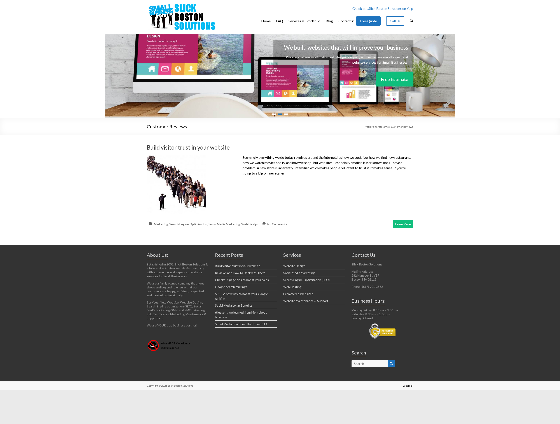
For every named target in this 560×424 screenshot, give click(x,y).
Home (266, 21)
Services (295, 21)
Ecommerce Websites (298, 294)
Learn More (403, 224)
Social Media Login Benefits (233, 305)
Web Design (249, 224)
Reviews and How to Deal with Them (240, 273)
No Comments (277, 224)
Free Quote (368, 21)
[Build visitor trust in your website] (176, 158)
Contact (344, 21)
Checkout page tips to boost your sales (242, 280)
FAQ (279, 21)
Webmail (408, 385)
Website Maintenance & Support (305, 301)
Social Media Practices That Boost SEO (242, 324)
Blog (329, 21)
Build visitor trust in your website (188, 147)
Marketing (161, 224)
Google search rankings (231, 287)
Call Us (395, 21)
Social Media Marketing (224, 224)
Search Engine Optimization (188, 224)
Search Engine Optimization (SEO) (306, 280)
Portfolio (313, 21)
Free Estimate (394, 79)
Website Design (294, 266)
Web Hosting (292, 287)
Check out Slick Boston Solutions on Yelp (382, 8)
